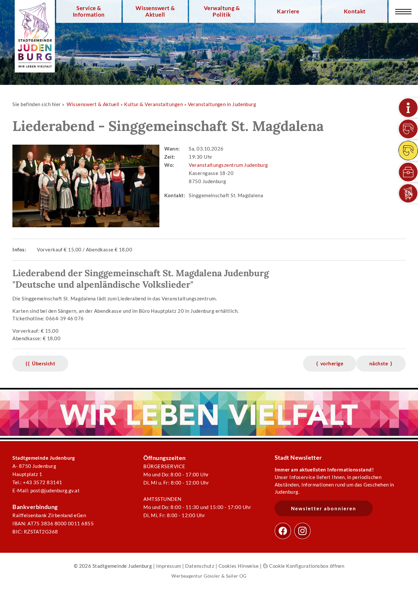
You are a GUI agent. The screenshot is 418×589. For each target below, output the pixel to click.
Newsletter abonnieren (323, 508)
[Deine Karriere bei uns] (408, 172)
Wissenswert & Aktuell (155, 11)
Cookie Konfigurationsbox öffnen (306, 566)
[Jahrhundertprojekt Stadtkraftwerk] (408, 150)
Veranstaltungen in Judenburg (222, 104)
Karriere (288, 11)
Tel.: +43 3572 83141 (37, 482)
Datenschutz (199, 566)
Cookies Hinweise (238, 566)
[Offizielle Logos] (408, 193)
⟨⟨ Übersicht (40, 363)
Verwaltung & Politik (222, 11)
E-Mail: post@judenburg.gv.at (46, 490)
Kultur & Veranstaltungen (153, 104)
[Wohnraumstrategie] (408, 108)
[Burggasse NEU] (408, 129)
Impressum (168, 566)
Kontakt (355, 11)
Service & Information (89, 11)
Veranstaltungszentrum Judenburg (228, 165)
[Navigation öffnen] (403, 11)
